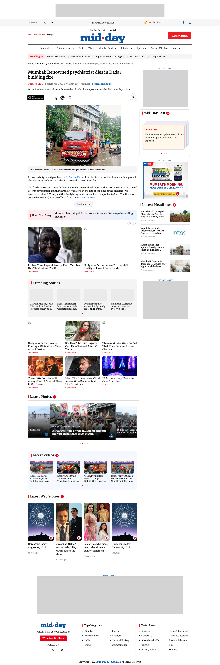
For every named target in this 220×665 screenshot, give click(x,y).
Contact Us (146, 635)
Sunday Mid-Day (159, 48)
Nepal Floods (159, 56)
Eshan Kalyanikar (101, 83)
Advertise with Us (150, 640)
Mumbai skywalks (56, 57)
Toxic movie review (81, 57)
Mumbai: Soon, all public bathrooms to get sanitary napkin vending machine (93, 215)
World (91, 48)
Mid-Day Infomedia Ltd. (109, 662)
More (175, 48)
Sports (140, 48)
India (81, 48)
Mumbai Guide (106, 48)
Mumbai (44, 48)
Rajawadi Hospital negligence (110, 57)
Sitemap (173, 649)
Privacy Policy (148, 649)
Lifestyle (125, 48)
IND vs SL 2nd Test (139, 57)
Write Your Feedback (53, 638)
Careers (145, 645)
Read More (82, 204)
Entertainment (64, 48)
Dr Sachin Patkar (75, 177)
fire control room (86, 197)
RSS (171, 645)
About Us (145, 631)
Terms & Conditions (179, 631)
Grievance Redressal (179, 635)
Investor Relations (178, 640)
